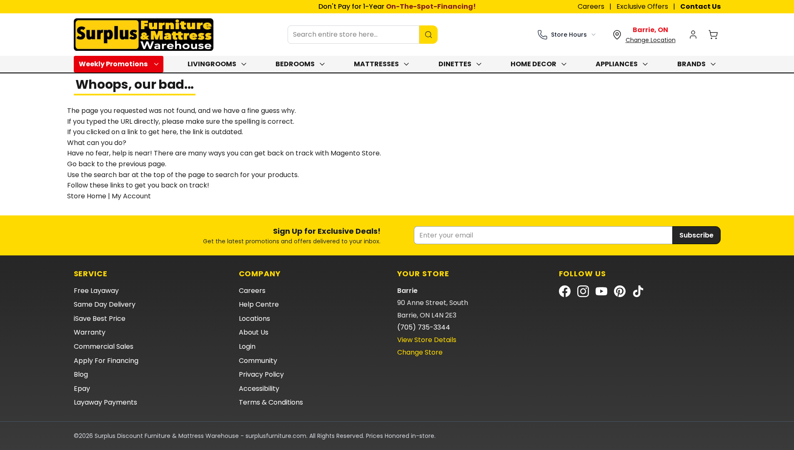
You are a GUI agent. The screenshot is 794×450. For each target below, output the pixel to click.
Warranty (89, 332)
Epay (82, 388)
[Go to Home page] (143, 34)
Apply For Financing (106, 360)
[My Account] (693, 34)
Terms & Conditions (271, 402)
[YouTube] (601, 291)
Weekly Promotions (113, 64)
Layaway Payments (105, 402)
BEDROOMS (295, 64)
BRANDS (691, 64)
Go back (81, 164)
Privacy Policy (261, 374)
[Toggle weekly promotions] (158, 64)
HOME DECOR (533, 64)
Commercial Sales (103, 346)
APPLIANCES (617, 64)
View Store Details (426, 340)
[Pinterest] (620, 291)
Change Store (420, 352)
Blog (81, 374)
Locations (254, 318)
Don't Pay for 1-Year (397, 6)
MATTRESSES (376, 64)
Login (247, 346)
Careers (591, 6)
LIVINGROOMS (212, 64)
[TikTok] (638, 291)
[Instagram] (583, 291)
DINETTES (454, 64)
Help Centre (259, 304)
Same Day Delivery (104, 304)
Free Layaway (96, 290)
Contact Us (700, 6)
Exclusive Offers (642, 6)
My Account (131, 196)
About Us (253, 332)
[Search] (428, 34)
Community (258, 360)
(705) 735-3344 (423, 327)
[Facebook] (565, 291)
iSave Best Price (99, 318)
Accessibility (259, 388)
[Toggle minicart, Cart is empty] (713, 34)
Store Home (86, 196)
